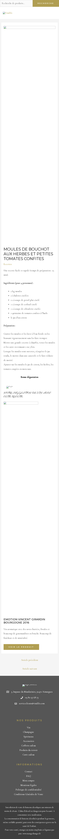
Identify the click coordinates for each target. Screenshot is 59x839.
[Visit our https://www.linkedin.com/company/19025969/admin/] (30, 712)
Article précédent (29, 660)
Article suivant (29, 668)
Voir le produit (21, 647)
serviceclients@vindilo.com (32, 703)
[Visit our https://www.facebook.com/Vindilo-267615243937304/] (25, 712)
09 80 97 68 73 (32, 697)
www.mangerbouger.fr (32, 833)
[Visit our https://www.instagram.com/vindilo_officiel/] (35, 712)
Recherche (46, 3)
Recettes (8, 264)
